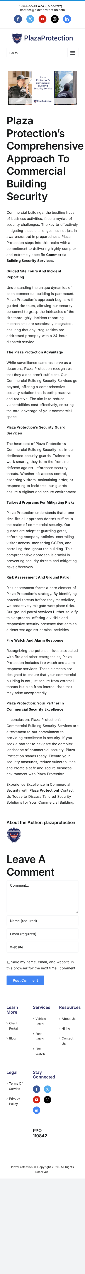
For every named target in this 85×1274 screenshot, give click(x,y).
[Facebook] (36, 1089)
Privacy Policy (14, 1101)
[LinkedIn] (36, 1110)
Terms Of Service (16, 1086)
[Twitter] (47, 1089)
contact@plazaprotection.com (42, 10)
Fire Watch (40, 1051)
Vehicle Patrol (41, 1021)
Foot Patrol (40, 1036)
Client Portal (13, 1025)
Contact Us (67, 1040)
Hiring (66, 1028)
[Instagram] (47, 1099)
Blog (12, 1038)
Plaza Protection (43, 790)
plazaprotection (59, 822)
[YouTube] (36, 1099)
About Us (68, 1018)
